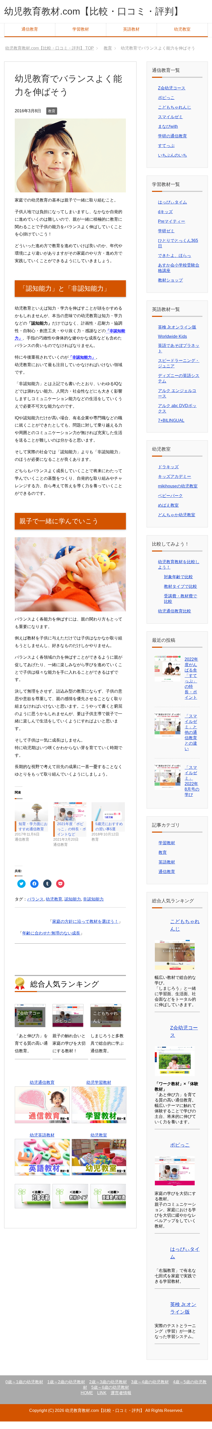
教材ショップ (170, 287)
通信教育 (29, 29)
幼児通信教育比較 (174, 618)
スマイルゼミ (170, 124)
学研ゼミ (166, 238)
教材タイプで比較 (180, 594)
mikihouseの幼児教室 (178, 493)
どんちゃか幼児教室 (176, 522)
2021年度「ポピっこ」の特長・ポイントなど (71, 836)
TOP (52, 48)
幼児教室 (182, 29)
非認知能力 (93, 906)
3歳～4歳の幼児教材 (150, 1389)
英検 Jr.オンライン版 (177, 334)
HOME (87, 1400)
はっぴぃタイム (172, 209)
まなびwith (168, 134)
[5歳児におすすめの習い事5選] (108, 819)
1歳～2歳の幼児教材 (66, 1389)
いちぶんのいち (172, 163)
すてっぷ (166, 153)
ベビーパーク (170, 503)
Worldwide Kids (172, 344)
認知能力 (72, 906)
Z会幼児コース (171, 95)
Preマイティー (171, 229)
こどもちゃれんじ (174, 115)
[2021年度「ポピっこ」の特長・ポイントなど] (69, 819)
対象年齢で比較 (178, 584)
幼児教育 (54, 906)
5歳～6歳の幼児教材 (110, 1395)
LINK (102, 1400)
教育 (51, 118)
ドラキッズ (168, 474)
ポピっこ (166, 105)
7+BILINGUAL (171, 428)
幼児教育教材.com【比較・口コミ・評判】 (93, 11)
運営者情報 (121, 1400)
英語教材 (131, 29)
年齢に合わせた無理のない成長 (51, 940)
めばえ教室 (168, 513)
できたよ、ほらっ (174, 263)
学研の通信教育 (172, 143)
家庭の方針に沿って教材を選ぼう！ (85, 929)
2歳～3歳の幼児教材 (108, 1389)
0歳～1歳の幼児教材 (24, 1389)
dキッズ (165, 219)
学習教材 (80, 29)
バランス (35, 906)
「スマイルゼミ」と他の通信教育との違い (191, 739)
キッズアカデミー (174, 484)
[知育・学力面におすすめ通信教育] (31, 819)
